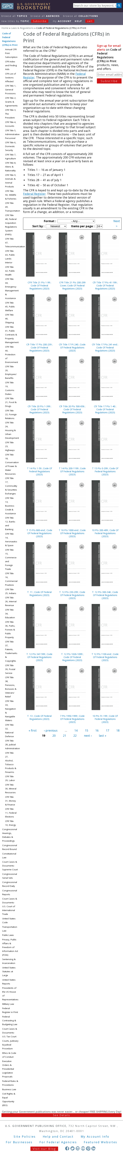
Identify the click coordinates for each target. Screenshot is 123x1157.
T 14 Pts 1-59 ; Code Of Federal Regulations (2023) (39, 471)
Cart (90, 21)
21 (64, 735)
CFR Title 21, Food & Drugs (10, 402)
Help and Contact (58, 1136)
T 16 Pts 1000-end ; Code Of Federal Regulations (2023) (72, 533)
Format (49, 221)
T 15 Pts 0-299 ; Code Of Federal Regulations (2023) (105, 471)
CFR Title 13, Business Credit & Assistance (10, 506)
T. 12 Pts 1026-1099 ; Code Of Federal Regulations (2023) (72, 657)
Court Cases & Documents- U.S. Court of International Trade (9, 906)
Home (4, 27)
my (62, 21)
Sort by (38, 226)
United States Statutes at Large (9, 971)
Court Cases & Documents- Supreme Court (10, 865)
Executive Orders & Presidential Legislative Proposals (8, 1069)
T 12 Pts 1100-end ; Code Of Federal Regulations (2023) (105, 657)
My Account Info (95, 1136)
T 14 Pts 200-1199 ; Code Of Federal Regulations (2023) (72, 471)
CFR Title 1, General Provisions (10, 89)
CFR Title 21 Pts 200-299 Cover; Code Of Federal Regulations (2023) (72, 285)
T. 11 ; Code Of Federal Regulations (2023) (39, 594)
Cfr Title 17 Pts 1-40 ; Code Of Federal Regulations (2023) (105, 409)
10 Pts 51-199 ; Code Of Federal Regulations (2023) (105, 719)
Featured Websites (100, 1142)
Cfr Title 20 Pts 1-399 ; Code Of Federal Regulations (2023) (39, 409)
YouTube (83, 1148)
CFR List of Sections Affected (10, 77)
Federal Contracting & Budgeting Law (9, 1020)
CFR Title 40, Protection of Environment (11, 354)
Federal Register (34, 194)
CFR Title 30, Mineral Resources (10, 788)
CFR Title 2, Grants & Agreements (11, 101)
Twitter (72, 1148)
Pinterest (88, 1148)
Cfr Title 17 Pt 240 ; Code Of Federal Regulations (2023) (72, 347)
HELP (78, 21)
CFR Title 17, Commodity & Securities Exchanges (11, 486)
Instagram (78, 1148)
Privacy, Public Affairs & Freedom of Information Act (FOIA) (10, 947)
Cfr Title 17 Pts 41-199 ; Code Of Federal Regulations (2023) (105, 285)
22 (75, 735)
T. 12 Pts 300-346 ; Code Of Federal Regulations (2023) (105, 595)
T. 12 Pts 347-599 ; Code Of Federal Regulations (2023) (39, 657)
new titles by (24, 21)
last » (102, 735)
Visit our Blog (44, 1149)
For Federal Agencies (58, 1142)
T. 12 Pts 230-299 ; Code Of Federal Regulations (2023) (72, 595)
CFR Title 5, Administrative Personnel (12, 134)
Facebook (67, 1148)
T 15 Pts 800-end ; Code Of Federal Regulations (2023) (39, 533)
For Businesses (19, 1142)
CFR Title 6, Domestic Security (10, 146)
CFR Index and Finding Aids (11, 65)
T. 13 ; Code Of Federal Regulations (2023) (39, 717)
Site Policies (25, 1136)
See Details (61, 1115)
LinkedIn (93, 1148)
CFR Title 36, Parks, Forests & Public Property (10, 629)
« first (33, 730)
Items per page (82, 226)
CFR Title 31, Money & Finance (10, 800)
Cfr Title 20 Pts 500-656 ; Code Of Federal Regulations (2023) (72, 409)
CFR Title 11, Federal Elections (10, 812)
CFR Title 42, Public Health (10, 271)
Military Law (8, 1004)
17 (107, 730)
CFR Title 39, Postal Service (10, 669)
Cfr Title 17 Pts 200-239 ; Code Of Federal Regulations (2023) (39, 347)
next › (88, 735)
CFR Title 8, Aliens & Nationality (10, 166)
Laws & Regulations (22, 27)
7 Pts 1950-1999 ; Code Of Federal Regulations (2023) (72, 719)
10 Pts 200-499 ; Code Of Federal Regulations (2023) (105, 533)
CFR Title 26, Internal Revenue (10, 601)
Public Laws (8, 935)
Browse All (14, 15)
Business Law (9, 1089)
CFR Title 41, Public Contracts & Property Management (12, 334)
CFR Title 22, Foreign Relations (11, 414)
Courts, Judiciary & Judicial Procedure (10, 1044)
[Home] (27, 8)
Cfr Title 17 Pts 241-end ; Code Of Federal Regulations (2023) (105, 347)
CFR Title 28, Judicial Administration (12, 744)
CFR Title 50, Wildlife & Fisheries (10, 195)
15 (86, 730)
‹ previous (50, 730)
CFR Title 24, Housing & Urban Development (12, 430)
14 (76, 730)
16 (96, 730)
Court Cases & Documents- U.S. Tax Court (9, 1032)
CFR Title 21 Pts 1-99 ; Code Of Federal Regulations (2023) (39, 285)
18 (117, 730)
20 (54, 735)
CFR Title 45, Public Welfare (10, 306)
